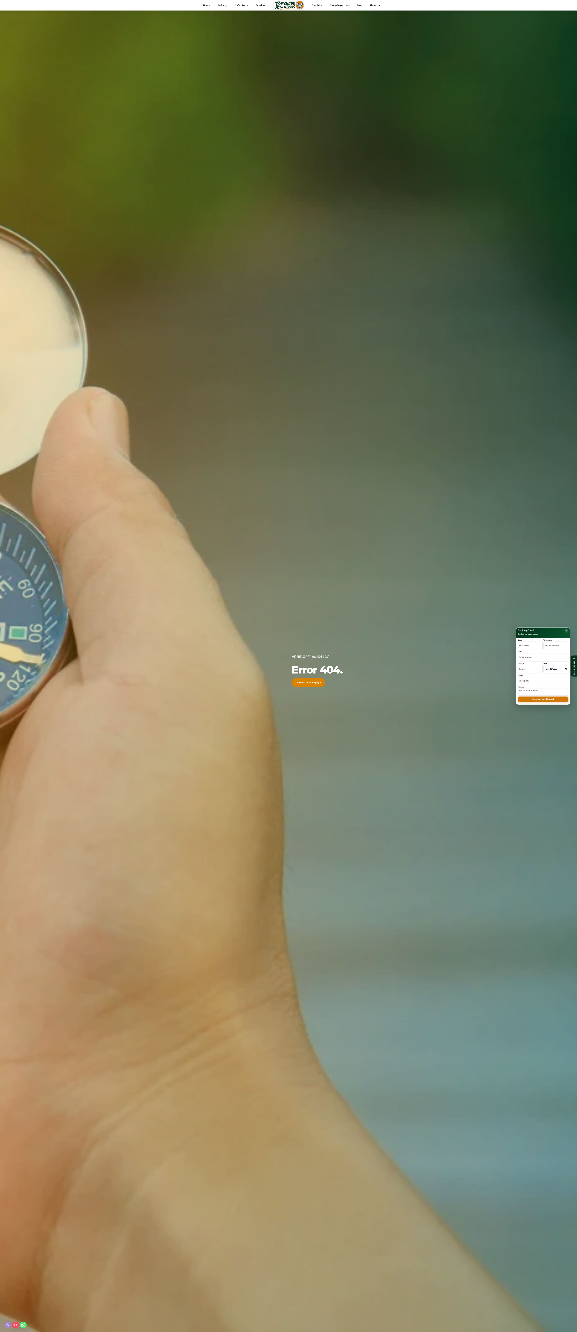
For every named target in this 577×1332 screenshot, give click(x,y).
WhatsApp (547, 640)
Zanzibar (260, 5)
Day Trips (317, 5)
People (520, 675)
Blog (359, 5)
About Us (375, 5)
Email (520, 652)
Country (521, 663)
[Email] (15, 1325)
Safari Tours (241, 5)
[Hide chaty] (7, 1325)
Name (520, 640)
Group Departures (340, 5)
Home (206, 5)
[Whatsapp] (23, 1325)
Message (521, 687)
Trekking (222, 5)
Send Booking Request (543, 699)
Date (545, 663)
